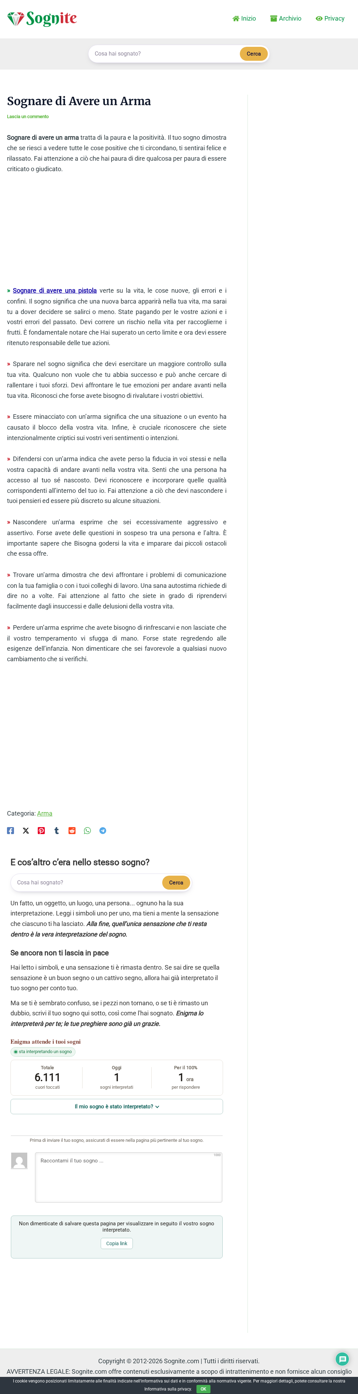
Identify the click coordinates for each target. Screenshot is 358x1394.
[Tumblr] (56, 830)
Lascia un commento (28, 116)
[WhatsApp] (87, 830)
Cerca (254, 54)
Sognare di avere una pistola (55, 290)
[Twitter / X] (25, 830)
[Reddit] (72, 830)
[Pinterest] (41, 830)
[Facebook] (10, 830)
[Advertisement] (117, 233)
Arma (44, 813)
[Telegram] (102, 830)
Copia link (116, 1243)
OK (203, 1389)
